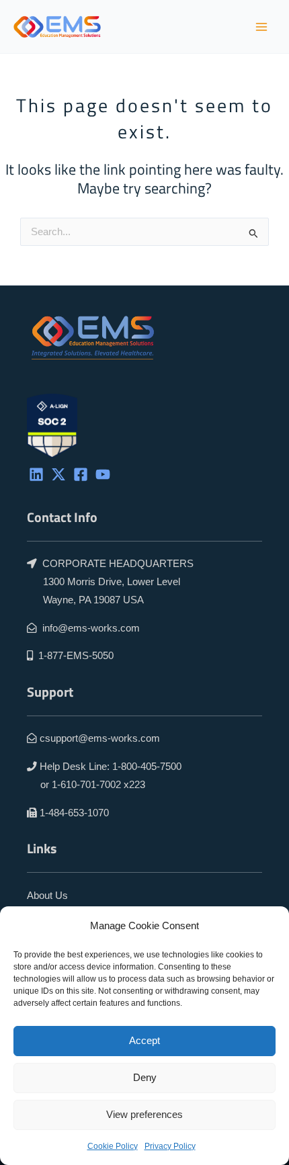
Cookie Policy (112, 1146)
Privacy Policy (170, 1146)
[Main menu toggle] (261, 27)
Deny (145, 1077)
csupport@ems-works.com (100, 738)
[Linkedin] (36, 474)
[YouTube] (102, 474)
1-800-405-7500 (146, 766)
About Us (47, 895)
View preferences (144, 1114)
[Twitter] (58, 474)
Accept (144, 1040)
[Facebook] (80, 474)
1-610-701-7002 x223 (98, 784)
